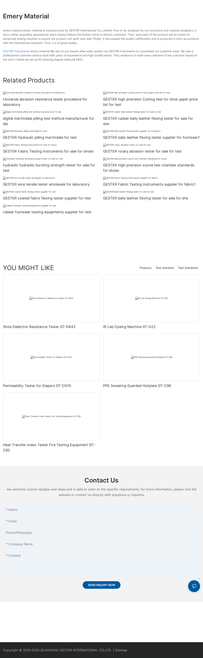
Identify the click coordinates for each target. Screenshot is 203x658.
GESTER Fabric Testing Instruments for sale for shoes (48, 151)
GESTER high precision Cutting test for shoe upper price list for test (150, 102)
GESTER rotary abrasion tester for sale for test (142, 151)
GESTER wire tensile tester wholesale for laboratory (46, 184)
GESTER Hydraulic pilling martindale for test (40, 137)
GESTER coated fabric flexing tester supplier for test (47, 198)
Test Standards (188, 267)
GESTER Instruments (16, 51)
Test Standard (165, 267)
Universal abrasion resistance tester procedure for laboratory (45, 102)
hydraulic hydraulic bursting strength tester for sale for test (49, 168)
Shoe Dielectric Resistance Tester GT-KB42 (39, 327)
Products (145, 267)
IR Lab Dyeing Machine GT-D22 (129, 327)
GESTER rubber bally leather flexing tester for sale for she (148, 121)
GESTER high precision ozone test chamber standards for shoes (148, 168)
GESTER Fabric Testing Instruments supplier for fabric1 (149, 184)
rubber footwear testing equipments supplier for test (47, 212)
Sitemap (121, 650)
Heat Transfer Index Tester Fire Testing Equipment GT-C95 (49, 447)
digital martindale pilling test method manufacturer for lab (48, 121)
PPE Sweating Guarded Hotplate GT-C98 (137, 386)
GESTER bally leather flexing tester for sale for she (145, 198)
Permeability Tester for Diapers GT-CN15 (37, 386)
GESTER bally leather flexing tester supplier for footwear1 (151, 137)
